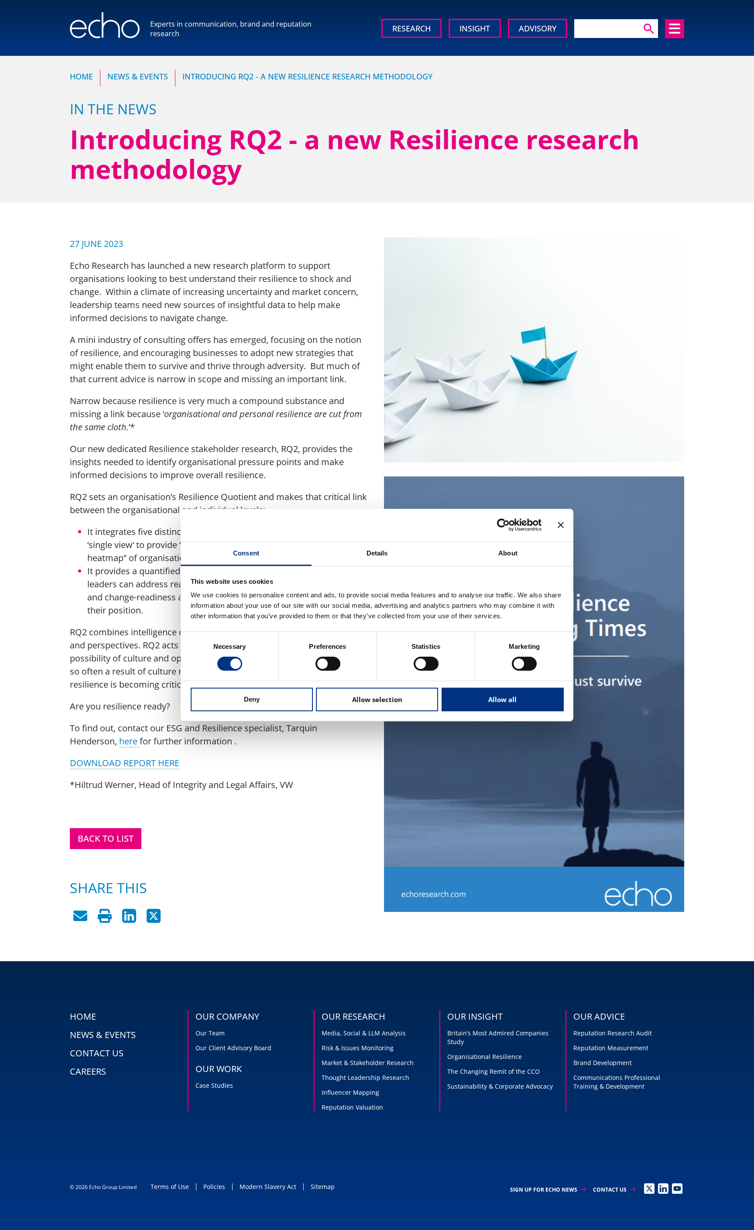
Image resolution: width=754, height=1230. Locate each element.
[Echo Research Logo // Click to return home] (105, 25)
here (129, 741)
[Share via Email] (80, 919)
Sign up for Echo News (548, 1189)
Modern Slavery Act (268, 1186)
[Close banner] (561, 525)
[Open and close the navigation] (674, 28)
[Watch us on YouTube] (677, 1188)
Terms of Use (170, 1186)
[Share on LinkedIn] (129, 919)
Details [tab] (377, 553)
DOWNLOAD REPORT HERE (124, 763)
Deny (252, 699)
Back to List (106, 838)
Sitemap (323, 1186)
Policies (214, 1186)
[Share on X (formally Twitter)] (154, 919)
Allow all (502, 699)
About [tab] (508, 553)
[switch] (327, 664)
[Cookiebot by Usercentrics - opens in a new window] (503, 524)
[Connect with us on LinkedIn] (663, 1188)
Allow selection (377, 699)
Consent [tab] (246, 553)
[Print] (105, 919)
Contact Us (614, 1189)
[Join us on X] (649, 1188)
